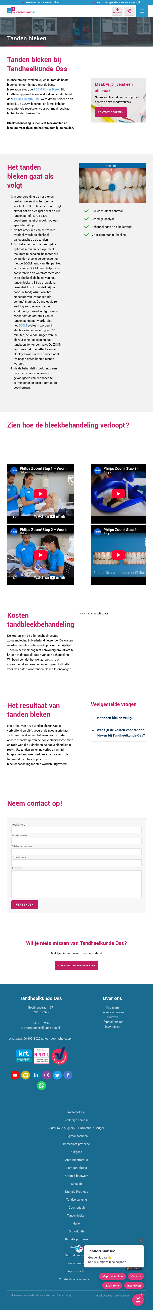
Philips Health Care (27, 99)
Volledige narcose (77, 1120)
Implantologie (76, 1112)
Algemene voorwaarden (23, 1295)
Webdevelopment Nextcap (112, 1295)
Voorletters (18, 824)
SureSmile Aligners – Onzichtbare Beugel (76, 1128)
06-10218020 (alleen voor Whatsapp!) (48, 1038)
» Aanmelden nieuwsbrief (76, 965)
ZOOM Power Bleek (46, 89)
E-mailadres (18, 857)
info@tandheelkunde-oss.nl (42, 1028)
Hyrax (76, 1223)
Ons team (112, 1007)
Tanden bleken (76, 1215)
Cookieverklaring (62, 1295)
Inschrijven (112, 1026)
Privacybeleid (44, 1295)
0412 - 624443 (42, 1023)
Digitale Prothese (76, 1191)
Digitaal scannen (77, 1136)
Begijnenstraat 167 (40, 1007)
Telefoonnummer (21, 846)
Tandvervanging (76, 1199)
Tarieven (112, 1017)
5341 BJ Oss (40, 1012)
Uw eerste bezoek (112, 1012)
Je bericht (17, 868)
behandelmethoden (42, 2)
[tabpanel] (112, 183)
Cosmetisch (77, 1207)
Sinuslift (76, 1184)
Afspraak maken (112, 1022)
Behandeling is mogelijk (119, 2)
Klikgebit (76, 1152)
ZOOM (23, 325)
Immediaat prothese (76, 1144)
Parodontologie (76, 1168)
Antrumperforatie (76, 1160)
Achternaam (19, 835)
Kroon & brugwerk (76, 1176)
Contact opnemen (111, 112)
